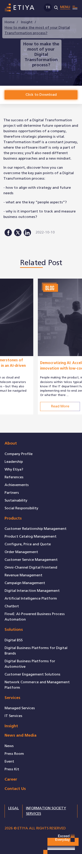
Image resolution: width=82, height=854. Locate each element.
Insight (27, 22)
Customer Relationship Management (36, 529)
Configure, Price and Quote (28, 544)
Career (11, 780)
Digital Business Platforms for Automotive (30, 664)
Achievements (17, 485)
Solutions (14, 630)
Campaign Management (25, 583)
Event (9, 761)
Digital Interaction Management (32, 591)
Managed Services (20, 708)
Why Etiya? (14, 469)
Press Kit (12, 769)
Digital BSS (14, 640)
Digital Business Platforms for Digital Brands (36, 650)
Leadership (14, 461)
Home (10, 22)
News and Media (20, 736)
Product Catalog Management (30, 536)
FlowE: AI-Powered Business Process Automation (35, 616)
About (11, 443)
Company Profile (19, 454)
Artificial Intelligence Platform (31, 598)
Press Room (14, 754)
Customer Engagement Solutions (32, 674)
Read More (24, 406)
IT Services (13, 716)
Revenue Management (23, 575)
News (9, 746)
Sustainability (16, 500)
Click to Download (41, 94)
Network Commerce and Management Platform (37, 685)
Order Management (21, 552)
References (14, 477)
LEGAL (13, 808)
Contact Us (15, 789)
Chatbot (12, 606)
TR (48, 7)
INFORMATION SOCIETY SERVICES (46, 811)
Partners (12, 492)
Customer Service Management (31, 560)
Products (13, 518)
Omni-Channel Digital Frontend (31, 567)
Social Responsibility (21, 508)
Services (12, 698)
